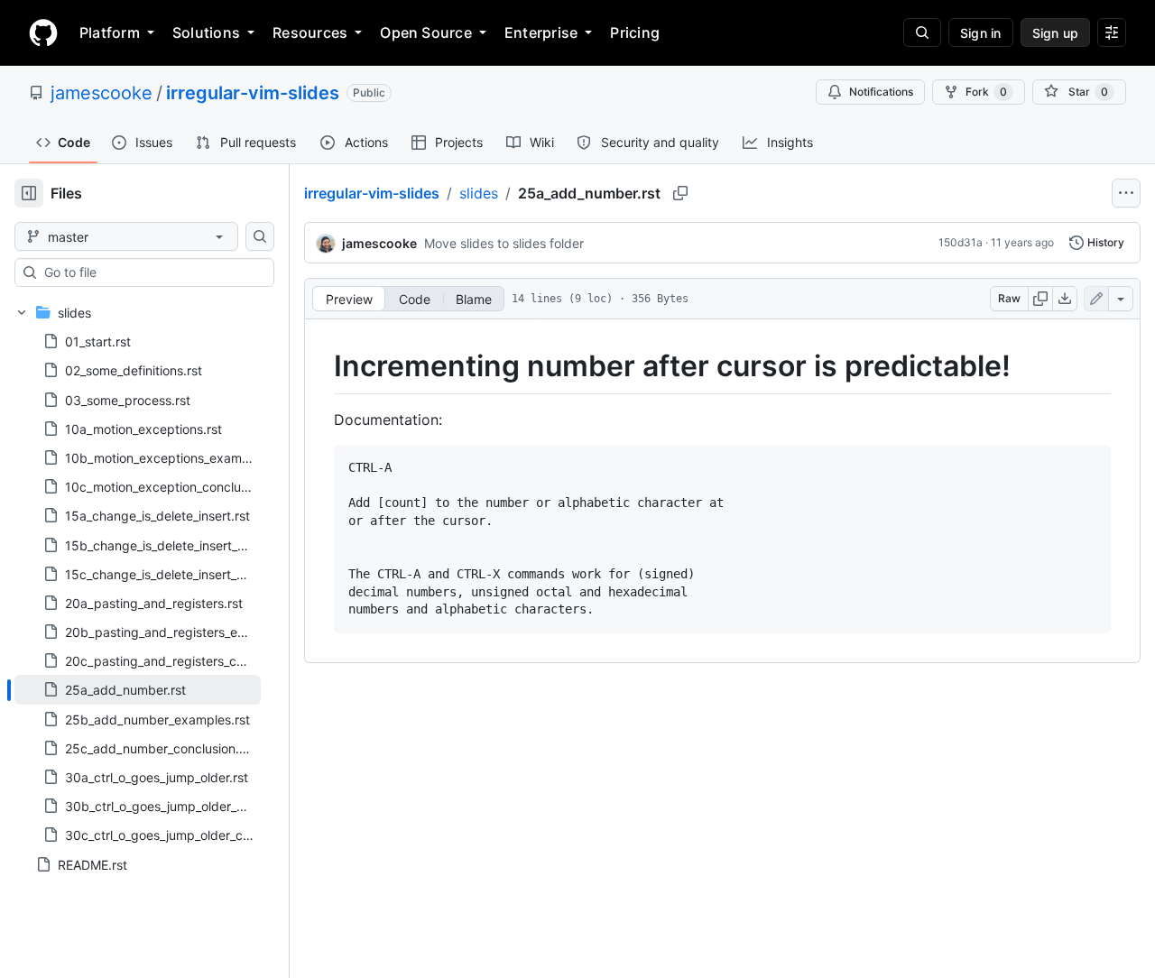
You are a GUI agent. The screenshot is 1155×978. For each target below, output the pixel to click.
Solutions (206, 32)
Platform (109, 32)
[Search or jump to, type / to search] (922, 32)
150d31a (960, 242)
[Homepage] (43, 32)
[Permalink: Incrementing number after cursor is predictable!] (321, 366)
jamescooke (101, 93)
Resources (310, 32)
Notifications (881, 91)
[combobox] (151, 272)
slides (478, 193)
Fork (986, 91)
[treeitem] (137, 689)
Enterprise (541, 32)
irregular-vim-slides (252, 93)
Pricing (635, 32)
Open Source (426, 32)
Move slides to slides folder (504, 243)
